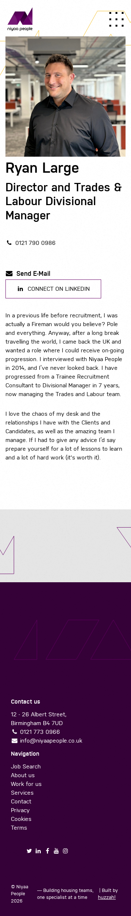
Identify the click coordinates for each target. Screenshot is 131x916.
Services (22, 792)
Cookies (21, 818)
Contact (21, 801)
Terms (19, 827)
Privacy (20, 810)
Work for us (26, 783)
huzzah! (107, 897)
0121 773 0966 (40, 731)
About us (23, 775)
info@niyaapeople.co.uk (51, 740)
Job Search (26, 766)
